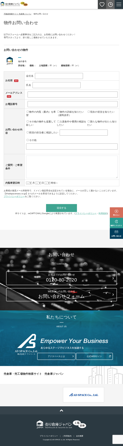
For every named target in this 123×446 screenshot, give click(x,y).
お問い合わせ (116, 236)
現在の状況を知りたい (102, 112)
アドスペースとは (56, 356)
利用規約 (103, 213)
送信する (61, 208)
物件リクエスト (116, 225)
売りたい (116, 215)
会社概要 (79, 436)
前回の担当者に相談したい (43, 132)
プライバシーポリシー (14, 196)
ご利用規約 (67, 436)
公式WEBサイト (94, 356)
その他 (32, 140)
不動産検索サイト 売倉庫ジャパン (18, 14)
